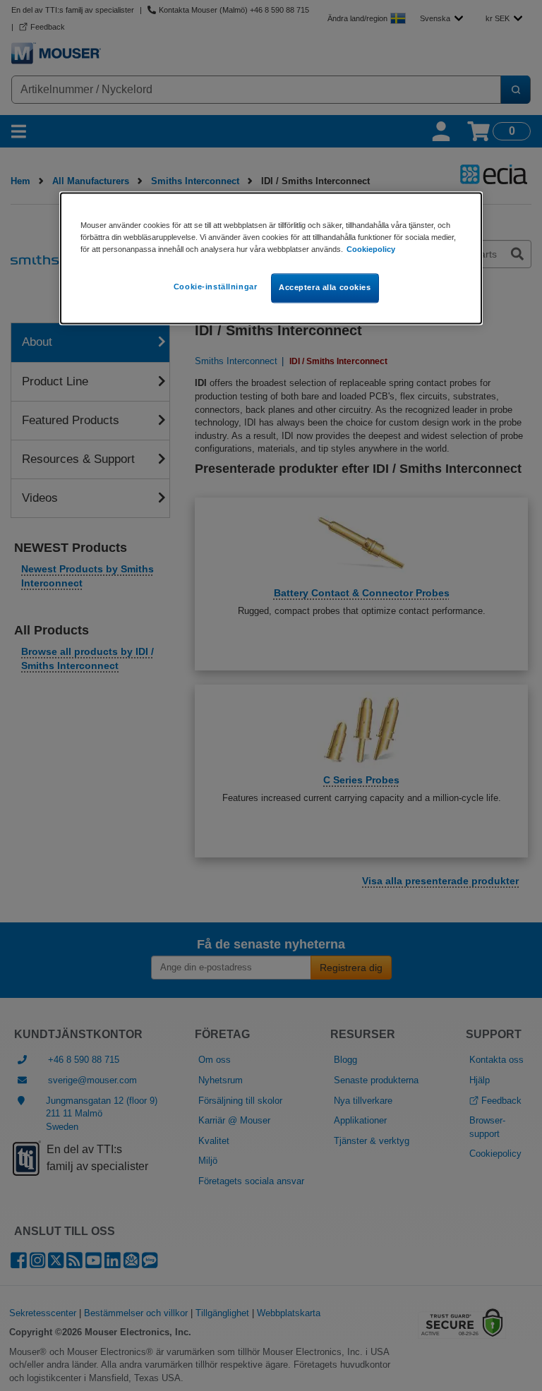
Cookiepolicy (371, 249)
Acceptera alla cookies (325, 287)
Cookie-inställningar (215, 286)
